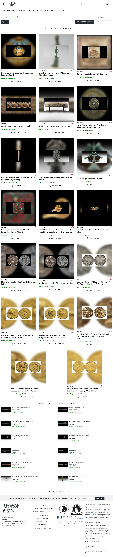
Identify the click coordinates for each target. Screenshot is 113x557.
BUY (31, 4)
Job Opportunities (42, 521)
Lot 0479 (80, 176)
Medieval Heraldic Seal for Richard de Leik (18, 283)
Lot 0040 (42, 70)
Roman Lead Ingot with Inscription (54, 126)
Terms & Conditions (43, 518)
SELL (37, 4)
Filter (6, 22)
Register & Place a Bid (90, 546)
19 (59, 403)
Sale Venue (42, 525)
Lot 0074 (80, 71)
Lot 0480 (4, 227)
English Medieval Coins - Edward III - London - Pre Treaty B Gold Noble (83, 390)
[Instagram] (8, 510)
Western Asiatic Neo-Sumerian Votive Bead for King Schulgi (18, 178)
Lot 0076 (4, 123)
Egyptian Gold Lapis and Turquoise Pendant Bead (17, 74)
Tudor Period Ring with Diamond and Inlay (93, 231)
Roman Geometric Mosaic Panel (15, 126)
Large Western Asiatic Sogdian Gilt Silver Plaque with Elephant (92, 126)
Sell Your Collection (89, 548)
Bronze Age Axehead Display (89, 178)
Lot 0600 (80, 227)
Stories (56, 4)
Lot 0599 (42, 227)
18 (56, 403)
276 (68, 403)
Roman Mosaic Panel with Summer (92, 74)
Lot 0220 (80, 122)
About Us (43, 505)
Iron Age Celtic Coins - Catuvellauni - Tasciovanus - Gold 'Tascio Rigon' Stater (93, 336)
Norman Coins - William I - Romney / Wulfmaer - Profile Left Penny (93, 283)
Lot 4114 (79, 279)
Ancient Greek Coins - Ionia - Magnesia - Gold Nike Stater (52, 336)
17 (53, 403)
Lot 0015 (4, 70)
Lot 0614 (4, 279)
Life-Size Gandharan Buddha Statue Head (55, 178)
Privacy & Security (43, 515)
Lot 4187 (70, 386)
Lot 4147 (80, 331)
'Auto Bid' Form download (42, 528)
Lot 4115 (4, 332)
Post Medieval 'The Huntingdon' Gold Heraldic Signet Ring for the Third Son (56, 231)
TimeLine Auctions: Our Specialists (42, 509)
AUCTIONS (23, 4)
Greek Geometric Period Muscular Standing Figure (54, 74)
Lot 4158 (13, 386)
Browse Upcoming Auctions (91, 544)
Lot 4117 (42, 332)
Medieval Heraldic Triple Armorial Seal (56, 283)
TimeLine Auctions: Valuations (42, 512)
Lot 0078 (42, 123)
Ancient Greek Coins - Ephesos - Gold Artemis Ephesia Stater (18, 336)
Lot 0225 (4, 175)
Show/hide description (85, 21)
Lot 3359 (42, 280)
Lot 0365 (42, 175)
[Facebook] (3, 510)
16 (49, 403)
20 (63, 403)
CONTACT (46, 4)
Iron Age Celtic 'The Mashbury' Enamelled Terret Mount (15, 231)
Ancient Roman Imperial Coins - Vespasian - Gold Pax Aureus (25, 390)
